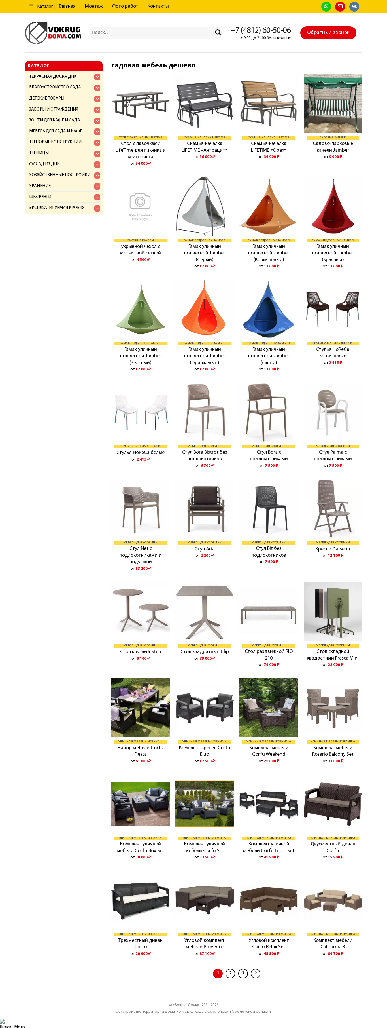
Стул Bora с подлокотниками (269, 456)
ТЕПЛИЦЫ (39, 153)
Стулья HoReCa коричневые (332, 353)
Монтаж (94, 6)
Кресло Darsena (333, 549)
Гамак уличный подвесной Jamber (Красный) (332, 253)
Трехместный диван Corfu (140, 944)
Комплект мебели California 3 (332, 944)
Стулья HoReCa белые (140, 452)
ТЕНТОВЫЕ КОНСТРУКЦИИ (55, 142)
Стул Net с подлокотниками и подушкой (140, 555)
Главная (67, 6)
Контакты (158, 6)
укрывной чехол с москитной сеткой (140, 250)
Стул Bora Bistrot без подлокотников (204, 456)
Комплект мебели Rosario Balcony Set (333, 751)
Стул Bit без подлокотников (269, 552)
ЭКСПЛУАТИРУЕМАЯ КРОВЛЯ (56, 208)
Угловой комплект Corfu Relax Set (269, 944)
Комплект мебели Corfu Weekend (268, 751)
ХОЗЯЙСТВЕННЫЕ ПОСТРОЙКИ (59, 175)
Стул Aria (204, 549)
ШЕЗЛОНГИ (40, 197)
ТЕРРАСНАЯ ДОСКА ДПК (52, 76)
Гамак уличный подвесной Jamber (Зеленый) (140, 356)
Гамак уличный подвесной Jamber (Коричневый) (268, 253)
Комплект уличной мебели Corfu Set (204, 847)
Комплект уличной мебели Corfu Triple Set (268, 847)
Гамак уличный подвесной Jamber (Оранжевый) (204, 356)
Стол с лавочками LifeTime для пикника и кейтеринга (140, 150)
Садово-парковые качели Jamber (333, 147)
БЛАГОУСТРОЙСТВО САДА (55, 87)
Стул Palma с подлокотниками (333, 456)
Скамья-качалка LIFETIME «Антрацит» (204, 147)
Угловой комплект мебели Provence (204, 944)
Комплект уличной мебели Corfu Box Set (140, 847)
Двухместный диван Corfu (333, 847)
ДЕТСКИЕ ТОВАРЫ (46, 98)
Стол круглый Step (140, 652)
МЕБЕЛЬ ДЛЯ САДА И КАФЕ (55, 131)
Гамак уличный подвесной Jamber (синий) (268, 356)
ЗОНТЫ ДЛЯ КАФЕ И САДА (54, 120)
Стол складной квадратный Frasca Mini (333, 655)
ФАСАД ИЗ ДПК (44, 164)
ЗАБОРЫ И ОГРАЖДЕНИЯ (53, 109)
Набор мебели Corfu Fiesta (140, 751)
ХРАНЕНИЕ (40, 186)
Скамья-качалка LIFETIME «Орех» (268, 147)
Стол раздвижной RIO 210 (269, 655)
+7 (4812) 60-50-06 (261, 30)
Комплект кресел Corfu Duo (204, 751)
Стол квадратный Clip (204, 652)
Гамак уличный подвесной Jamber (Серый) (204, 253)
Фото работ (125, 6)
